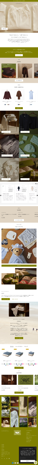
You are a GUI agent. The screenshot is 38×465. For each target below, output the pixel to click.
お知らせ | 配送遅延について (23, 214)
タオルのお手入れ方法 (5, 388)
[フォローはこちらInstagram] (6, 458)
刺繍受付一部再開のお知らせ (19, 1)
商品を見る (4, 31)
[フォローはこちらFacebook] (1, 458)
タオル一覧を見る (19, 338)
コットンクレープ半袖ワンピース (31, 101)
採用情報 (2, 449)
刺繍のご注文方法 (15, 299)
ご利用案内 (28, 432)
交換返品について (29, 438)
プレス (2, 448)
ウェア (26, 346)
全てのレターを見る (19, 392)
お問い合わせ (28, 441)
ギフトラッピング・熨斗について (31, 435)
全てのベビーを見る (6, 179)
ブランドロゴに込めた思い (23, 388)
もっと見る (3, 217)
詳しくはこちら (18, 55)
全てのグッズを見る (25, 155)
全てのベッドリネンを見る (7, 155)
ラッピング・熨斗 (6, 299)
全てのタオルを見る (6, 131)
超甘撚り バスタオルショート (19, 360)
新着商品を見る (18, 108)
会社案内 (2, 446)
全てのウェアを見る (25, 131)
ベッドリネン (19, 346)
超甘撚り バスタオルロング (7, 360)
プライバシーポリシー (4, 451)
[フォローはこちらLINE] (9, 458)
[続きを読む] (19, 45)
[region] (19, 17)
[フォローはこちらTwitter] (4, 458)
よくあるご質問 (28, 440)
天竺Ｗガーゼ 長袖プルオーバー (6, 101)
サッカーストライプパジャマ (19, 101)
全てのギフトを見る (25, 179)
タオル (12, 346)
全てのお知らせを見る (19, 220)
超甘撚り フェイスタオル (31, 360)
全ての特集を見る (19, 80)
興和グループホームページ (5, 454)
